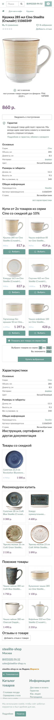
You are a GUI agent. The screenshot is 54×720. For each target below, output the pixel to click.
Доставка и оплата (39, 688)
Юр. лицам (35, 694)
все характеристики (42, 200)
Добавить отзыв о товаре (16, 638)
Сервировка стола (12, 696)
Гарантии (34, 691)
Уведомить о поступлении (27, 117)
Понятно (20, 714)
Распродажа (36, 697)
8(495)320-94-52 (34, 4)
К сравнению (12, 25)
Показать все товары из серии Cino (28, 340)
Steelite (48, 188)
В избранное (46, 25)
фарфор (48, 160)
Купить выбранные (35, 359)
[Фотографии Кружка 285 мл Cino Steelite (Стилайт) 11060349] (27, 60)
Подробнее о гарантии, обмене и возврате (28, 137)
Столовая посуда (11, 692)
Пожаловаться (12, 674)
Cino (50, 149)
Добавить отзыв (44, 29)
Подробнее (7, 714)
